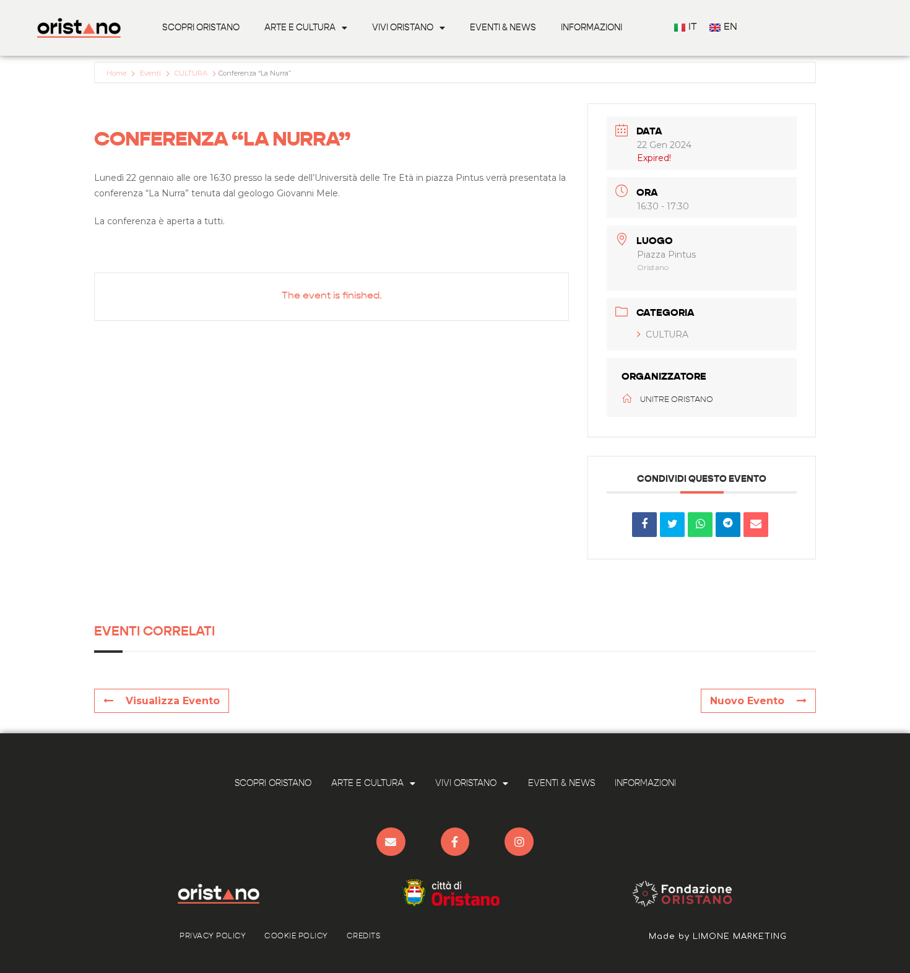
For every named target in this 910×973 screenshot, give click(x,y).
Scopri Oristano (201, 28)
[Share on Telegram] (728, 524)
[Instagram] (519, 842)
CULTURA (191, 73)
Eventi (150, 73)
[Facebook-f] (455, 842)
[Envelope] (390, 842)
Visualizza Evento (173, 701)
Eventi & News (503, 28)
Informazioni (591, 28)
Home (117, 73)
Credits (364, 936)
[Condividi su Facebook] (644, 524)
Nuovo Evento (747, 701)
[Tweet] (672, 524)
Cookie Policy (296, 936)
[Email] (755, 524)
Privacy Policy (213, 936)
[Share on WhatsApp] (700, 524)
